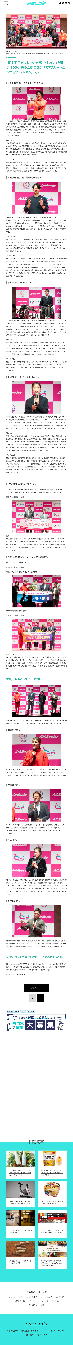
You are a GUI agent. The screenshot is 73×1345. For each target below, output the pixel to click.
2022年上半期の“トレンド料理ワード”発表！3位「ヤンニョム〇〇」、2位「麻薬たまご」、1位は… (51, 1263)
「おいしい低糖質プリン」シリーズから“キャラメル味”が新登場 (52, 1202)
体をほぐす (32, 1297)
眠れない (56, 1301)
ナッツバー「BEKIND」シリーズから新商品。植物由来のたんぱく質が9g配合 (52, 1232)
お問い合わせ (13, 1330)
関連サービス (41, 1334)
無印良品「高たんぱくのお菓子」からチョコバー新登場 (20, 1262)
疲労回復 (60, 1297)
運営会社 (25, 1330)
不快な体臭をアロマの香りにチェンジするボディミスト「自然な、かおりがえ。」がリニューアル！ (20, 1173)
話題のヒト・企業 (37, 1305)
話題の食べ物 (20, 1301)
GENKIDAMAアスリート (12, 1011)
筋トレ (13, 1297)
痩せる (45, 1301)
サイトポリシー (37, 1330)
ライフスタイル (30, 1011)
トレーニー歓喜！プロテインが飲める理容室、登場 (20, 1231)
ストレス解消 (47, 1297)
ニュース (22, 1011)
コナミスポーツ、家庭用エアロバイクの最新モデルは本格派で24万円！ (20, 1202)
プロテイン (34, 1301)
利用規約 (29, 1334)
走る (22, 1297)
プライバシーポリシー (56, 1330)
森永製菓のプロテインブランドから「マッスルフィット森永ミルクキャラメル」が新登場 (52, 1173)
